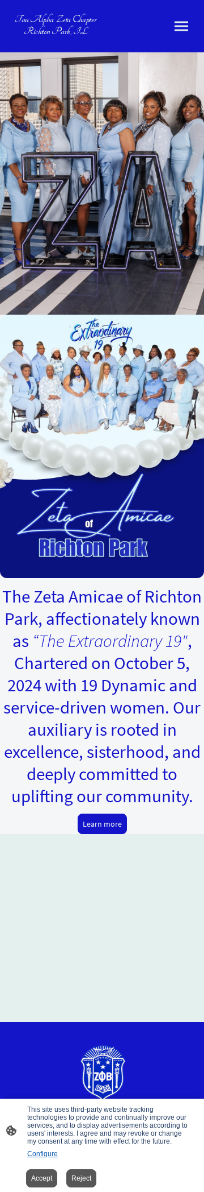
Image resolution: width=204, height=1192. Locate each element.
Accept (41, 1178)
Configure (42, 1154)
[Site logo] (102, 1072)
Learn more (102, 824)
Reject (81, 1178)
